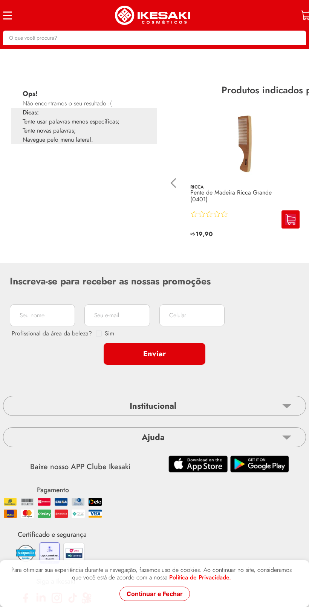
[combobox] (154, 38)
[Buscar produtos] (296, 37)
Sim (109, 333)
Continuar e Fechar (155, 594)
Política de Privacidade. (200, 577)
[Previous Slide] (173, 183)
